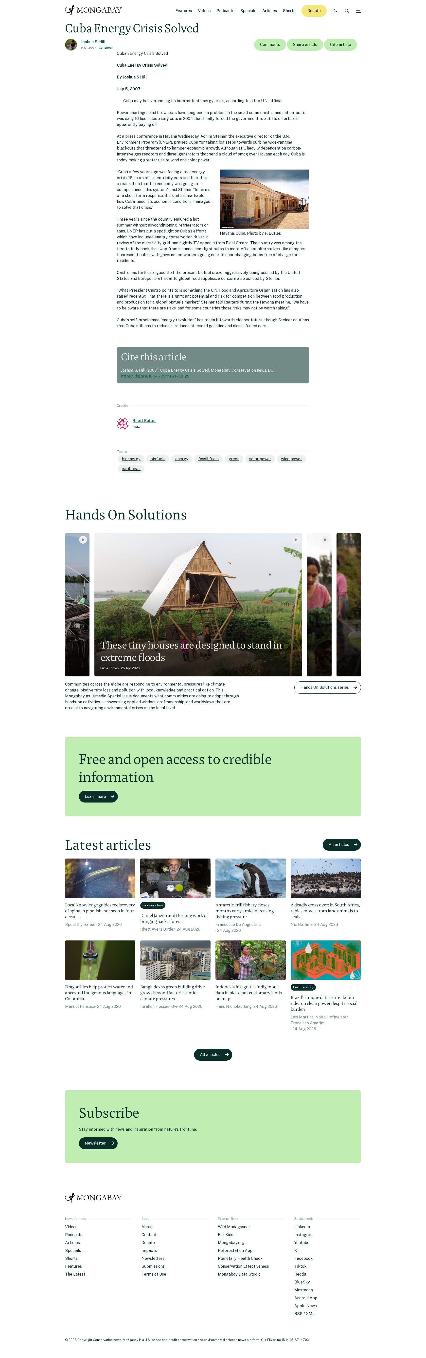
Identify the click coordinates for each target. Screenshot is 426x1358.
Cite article (340, 44)
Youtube (301, 1242)
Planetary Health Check (240, 1258)
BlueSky (302, 1282)
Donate (314, 10)
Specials (248, 10)
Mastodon (303, 1290)
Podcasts (225, 10)
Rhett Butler (144, 420)
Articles (269, 10)
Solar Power (260, 459)
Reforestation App (235, 1250)
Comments (270, 44)
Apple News (305, 1305)
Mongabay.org (231, 1242)
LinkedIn (302, 1226)
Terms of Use (154, 1274)
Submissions (153, 1266)
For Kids (225, 1234)
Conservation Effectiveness (243, 1266)
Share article (305, 44)
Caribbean (106, 47)
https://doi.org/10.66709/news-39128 (155, 376)
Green (234, 459)
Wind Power (291, 459)
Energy (181, 459)
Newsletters (153, 1258)
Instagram (304, 1234)
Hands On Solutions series (325, 687)
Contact (149, 1234)
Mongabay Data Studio (239, 1274)
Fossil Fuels (208, 459)
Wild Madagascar (234, 1226)
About (147, 1226)
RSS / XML (304, 1313)
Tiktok (300, 1266)
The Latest (75, 1274)
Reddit (300, 1274)
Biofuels (157, 459)
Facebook (303, 1258)
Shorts (289, 10)
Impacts (149, 1250)
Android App (305, 1298)
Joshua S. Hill (93, 41)
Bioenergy (131, 459)
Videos (204, 10)
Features (184, 10)
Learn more (95, 796)
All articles (339, 844)
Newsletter (95, 1143)
